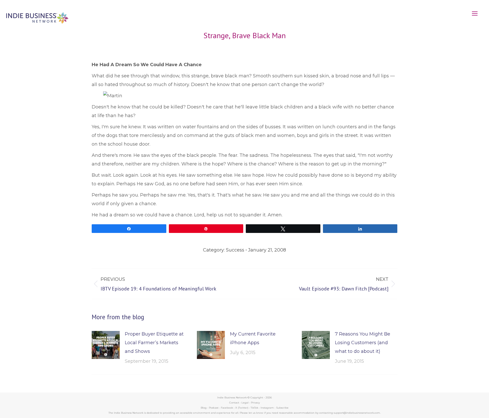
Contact (234, 402)
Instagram (267, 407)
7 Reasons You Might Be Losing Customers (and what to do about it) (362, 342)
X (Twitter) (242, 407)
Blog (204, 407)
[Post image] (106, 345)
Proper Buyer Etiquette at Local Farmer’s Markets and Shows (154, 342)
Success (235, 250)
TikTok (254, 407)
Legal (245, 402)
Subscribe (282, 407)
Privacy (255, 402)
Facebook (227, 407)
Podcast (214, 407)
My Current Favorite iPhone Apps (253, 338)
